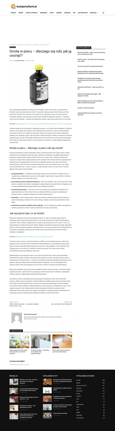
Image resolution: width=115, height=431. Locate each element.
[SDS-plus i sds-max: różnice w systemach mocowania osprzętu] (14, 382)
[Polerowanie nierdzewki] (47, 416)
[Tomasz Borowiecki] (11, 61)
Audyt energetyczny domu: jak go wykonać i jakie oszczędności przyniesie (18, 351)
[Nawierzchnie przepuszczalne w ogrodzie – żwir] (14, 399)
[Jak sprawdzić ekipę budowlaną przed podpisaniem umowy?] (14, 391)
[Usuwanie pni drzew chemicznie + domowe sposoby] (47, 399)
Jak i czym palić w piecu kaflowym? (61, 304)
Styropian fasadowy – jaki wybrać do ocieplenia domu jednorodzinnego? (40, 351)
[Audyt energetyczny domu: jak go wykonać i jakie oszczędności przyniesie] (19, 341)
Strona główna (13, 44)
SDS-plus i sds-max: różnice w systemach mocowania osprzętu (28, 381)
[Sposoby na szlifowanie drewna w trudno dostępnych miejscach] (47, 382)
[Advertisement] (57, 28)
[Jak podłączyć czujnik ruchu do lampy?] (47, 390)
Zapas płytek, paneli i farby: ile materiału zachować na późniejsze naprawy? (28, 415)
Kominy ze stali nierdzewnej (86, 108)
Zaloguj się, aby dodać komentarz (20, 364)
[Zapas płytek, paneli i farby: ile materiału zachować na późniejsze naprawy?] (14, 416)
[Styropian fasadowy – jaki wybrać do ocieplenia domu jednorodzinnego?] (41, 341)
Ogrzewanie (21, 44)
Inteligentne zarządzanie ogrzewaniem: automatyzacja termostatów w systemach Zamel (90, 80)
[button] (103, 13)
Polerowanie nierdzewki (60, 413)
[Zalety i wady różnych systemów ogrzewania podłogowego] (62, 341)
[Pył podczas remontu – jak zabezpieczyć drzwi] (14, 408)
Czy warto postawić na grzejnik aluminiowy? (90, 66)
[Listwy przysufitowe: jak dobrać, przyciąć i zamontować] (47, 407)
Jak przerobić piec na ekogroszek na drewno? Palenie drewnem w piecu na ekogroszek (44, 124)
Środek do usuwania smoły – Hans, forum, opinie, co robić (34, 236)
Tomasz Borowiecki (19, 60)
